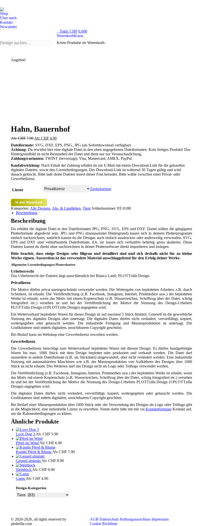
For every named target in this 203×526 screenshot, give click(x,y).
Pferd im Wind (27, 443)
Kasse (78, 36)
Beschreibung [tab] (26, 213)
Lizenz (17, 190)
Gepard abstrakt (28, 461)
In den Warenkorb (29, 202)
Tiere (87, 208)
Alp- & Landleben (66, 208)
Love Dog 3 (26, 434)
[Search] (26, 42)
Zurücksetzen (100, 189)
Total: (73, 31)
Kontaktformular (159, 409)
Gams (21, 478)
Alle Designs (40, 208)
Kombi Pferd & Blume (34, 452)
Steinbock (24, 469)
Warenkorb (65, 36)
